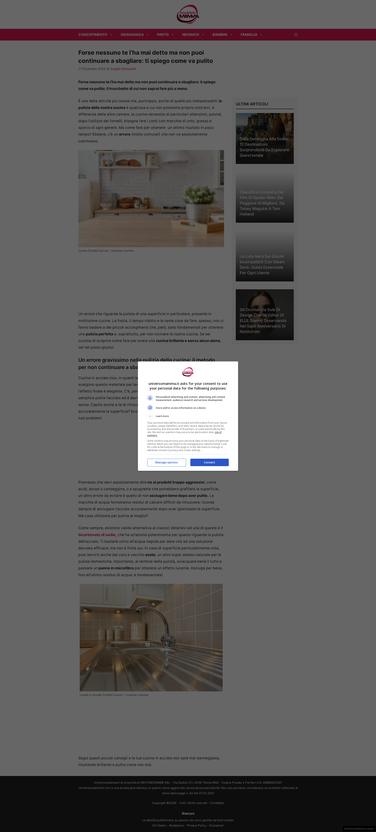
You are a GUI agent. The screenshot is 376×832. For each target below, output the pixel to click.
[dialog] (188, 416)
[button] (188, 416)
